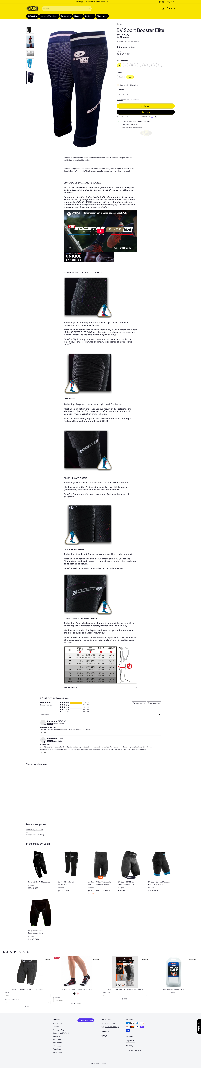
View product (27, 974)
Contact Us (57, 1023)
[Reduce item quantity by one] (119, 94)
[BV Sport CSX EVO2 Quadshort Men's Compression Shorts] (100, 873)
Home (119, 24)
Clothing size (106, 993)
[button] (122, 47)
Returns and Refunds (61, 1033)
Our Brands (57, 1043)
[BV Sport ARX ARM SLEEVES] (40, 870)
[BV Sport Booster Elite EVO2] (38, 789)
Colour (7, 993)
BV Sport (29, 832)
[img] (52, 721)
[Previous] (30, 25)
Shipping (120, 100)
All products (58, 1046)
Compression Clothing (35, 835)
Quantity (120, 90)
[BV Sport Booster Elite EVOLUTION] (70, 871)
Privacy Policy (58, 1030)
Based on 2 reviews (47, 705)
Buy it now (146, 112)
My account (57, 1052)
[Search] (89, 8)
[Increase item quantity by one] (127, 94)
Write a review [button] (139, 703)
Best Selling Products (34, 830)
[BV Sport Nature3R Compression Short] (40, 920)
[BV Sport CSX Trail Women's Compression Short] (160, 871)
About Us (56, 1027)
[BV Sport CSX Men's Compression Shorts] (130, 871)
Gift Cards (57, 1039)
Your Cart (57, 1049)
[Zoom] (75, 88)
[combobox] (67, 8)
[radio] (74, 993)
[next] (196, 984)
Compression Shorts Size (12, 1000)
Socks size (56, 997)
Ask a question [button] (154, 703)
